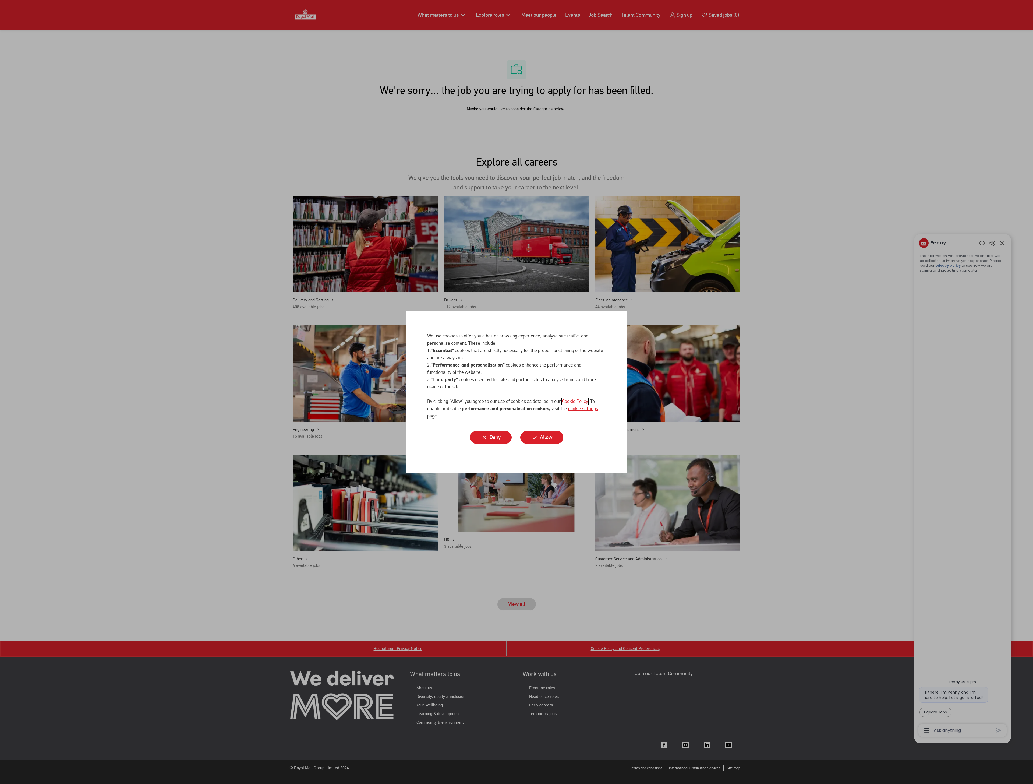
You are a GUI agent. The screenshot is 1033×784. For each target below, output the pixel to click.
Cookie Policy (575, 401)
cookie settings (583, 409)
